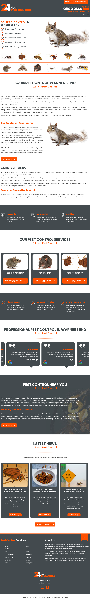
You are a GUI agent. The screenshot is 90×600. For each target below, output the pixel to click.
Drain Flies (8, 560)
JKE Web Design (63, 597)
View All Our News (43, 524)
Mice (27, 546)
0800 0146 (76, 9)
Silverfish (29, 554)
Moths (28, 549)
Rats (27, 552)
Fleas (6, 563)
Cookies (41, 583)
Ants (6, 546)
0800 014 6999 (45, 580)
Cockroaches (9, 554)
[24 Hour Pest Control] (16, 11)
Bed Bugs (8, 549)
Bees (6, 552)
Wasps (28, 560)
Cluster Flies (9, 557)
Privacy (49, 583)
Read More (13, 515)
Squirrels (28, 557)
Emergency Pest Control (75, 2)
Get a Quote (7, 159)
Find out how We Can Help (13, 280)
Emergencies (30, 563)
